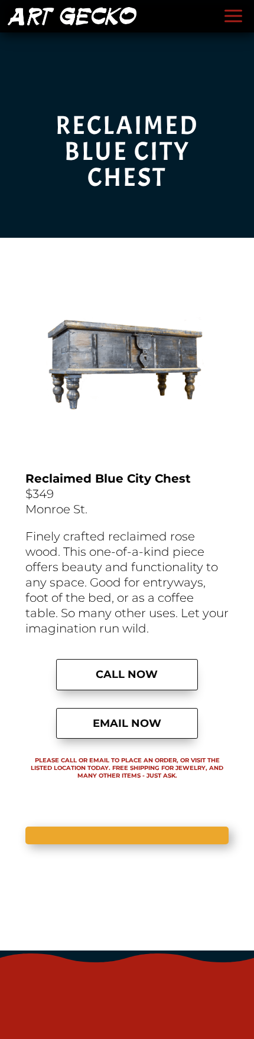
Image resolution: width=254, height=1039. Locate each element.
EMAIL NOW (127, 723)
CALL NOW (127, 674)
